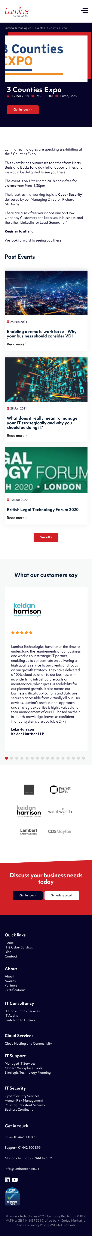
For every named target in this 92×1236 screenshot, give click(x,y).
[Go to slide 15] (78, 758)
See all (45, 537)
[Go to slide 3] (16, 758)
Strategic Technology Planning (28, 1072)
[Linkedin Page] (7, 1180)
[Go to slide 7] (37, 758)
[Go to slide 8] (42, 758)
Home (9, 943)
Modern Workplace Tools (23, 1068)
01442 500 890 (21, 1137)
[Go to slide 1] (6, 758)
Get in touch (21, 109)
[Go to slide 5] (26, 758)
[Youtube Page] (15, 1180)
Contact (11, 956)
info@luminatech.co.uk (22, 1169)
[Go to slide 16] (83, 758)
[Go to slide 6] (32, 758)
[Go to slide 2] (11, 758)
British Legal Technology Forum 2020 (43, 509)
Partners (11, 985)
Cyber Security (70, 194)
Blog (8, 952)
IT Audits (11, 1015)
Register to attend (19, 231)
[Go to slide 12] (62, 758)
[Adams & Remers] (29, 790)
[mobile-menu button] (84, 11)
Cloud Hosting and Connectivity (28, 1043)
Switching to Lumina (20, 1020)
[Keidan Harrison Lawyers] (29, 812)
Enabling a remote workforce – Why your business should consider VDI (42, 334)
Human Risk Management (24, 1100)
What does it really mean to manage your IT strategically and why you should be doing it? (42, 423)
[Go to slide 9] (47, 758)
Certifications (15, 990)
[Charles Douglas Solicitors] (60, 832)
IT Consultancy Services (22, 1011)
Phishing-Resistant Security (25, 1105)
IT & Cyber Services (19, 947)
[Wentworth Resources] (60, 812)
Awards (10, 981)
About (9, 976)
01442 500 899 (23, 1147)
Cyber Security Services (22, 1096)
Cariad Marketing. (73, 1220)
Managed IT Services (20, 1063)
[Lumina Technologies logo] (16, 11)
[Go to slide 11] (57, 758)
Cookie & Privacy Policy (32, 1225)
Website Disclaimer (62, 1225)
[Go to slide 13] (68, 758)
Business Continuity (19, 1109)
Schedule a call (62, 895)
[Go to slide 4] (21, 758)
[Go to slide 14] (73, 758)
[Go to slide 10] (52, 758)
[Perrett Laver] (60, 790)
